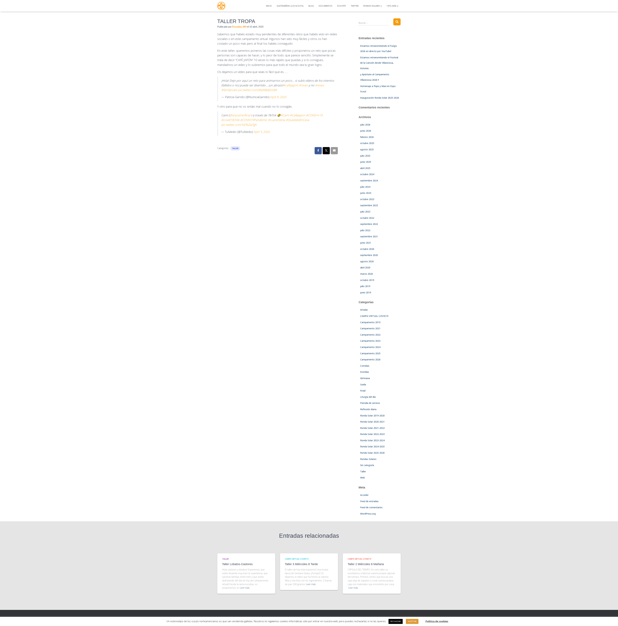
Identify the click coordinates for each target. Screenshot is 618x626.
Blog (311, 6)
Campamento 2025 (370, 353)
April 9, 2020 (278, 97)
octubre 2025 (367, 143)
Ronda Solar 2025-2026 (372, 452)
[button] (381, 6)
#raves (303, 85)
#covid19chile (230, 120)
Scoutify (341, 6)
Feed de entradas (369, 501)
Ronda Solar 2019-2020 (372, 415)
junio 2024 (365, 192)
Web (362, 477)
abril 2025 (365, 168)
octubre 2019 (367, 280)
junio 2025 (365, 161)
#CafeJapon (297, 115)
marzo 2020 (366, 273)
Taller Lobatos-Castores (237, 564)
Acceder (364, 494)
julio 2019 (365, 286)
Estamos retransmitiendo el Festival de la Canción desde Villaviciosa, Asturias (379, 63)
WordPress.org (368, 513)
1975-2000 (392, 6)
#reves (319, 85)
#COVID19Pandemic (253, 120)
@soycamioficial (239, 115)
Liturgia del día (368, 396)
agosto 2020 (367, 261)
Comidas (364, 365)
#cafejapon (290, 85)
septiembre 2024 (369, 180)
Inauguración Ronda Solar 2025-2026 (379, 97)
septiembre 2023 (369, 205)
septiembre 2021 (369, 236)
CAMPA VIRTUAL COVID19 (374, 316)
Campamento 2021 (370, 328)
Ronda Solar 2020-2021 (372, 421)
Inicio (269, 6)
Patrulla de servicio (370, 402)
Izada (363, 384)
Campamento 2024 (370, 347)
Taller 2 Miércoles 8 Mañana (366, 564)
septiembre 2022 (369, 224)
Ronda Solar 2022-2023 (372, 434)
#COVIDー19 (314, 115)
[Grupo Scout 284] (221, 6)
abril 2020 (365, 267)
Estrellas (364, 371)
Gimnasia (365, 378)
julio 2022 (365, 230)
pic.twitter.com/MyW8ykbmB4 (257, 90)
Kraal (362, 390)
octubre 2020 (367, 248)
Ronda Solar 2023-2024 (372, 440)
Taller (235, 148)
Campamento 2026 (370, 359)
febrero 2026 (367, 137)
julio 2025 (365, 155)
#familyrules (229, 90)
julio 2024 (365, 186)
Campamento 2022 (370, 334)
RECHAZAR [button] (395, 621)
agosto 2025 (367, 149)
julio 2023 (365, 211)
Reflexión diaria (368, 409)
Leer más (245, 587)
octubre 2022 (367, 217)
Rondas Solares (368, 459)
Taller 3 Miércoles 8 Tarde (301, 564)
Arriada (364, 309)
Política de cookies (437, 621)
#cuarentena (276, 120)
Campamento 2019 (370, 322)
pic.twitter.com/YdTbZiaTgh (239, 125)
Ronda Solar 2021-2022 (372, 427)
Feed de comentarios (371, 507)
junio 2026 (365, 130)
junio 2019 (365, 292)
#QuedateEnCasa (297, 120)
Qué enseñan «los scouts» (290, 6)
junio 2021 (365, 242)
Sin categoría (367, 465)
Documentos (325, 6)
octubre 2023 (367, 199)
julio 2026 (365, 124)
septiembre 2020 (369, 255)
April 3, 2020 (262, 132)
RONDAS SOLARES (371, 6)
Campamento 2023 (370, 340)
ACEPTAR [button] (412, 621)
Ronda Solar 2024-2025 (372, 446)
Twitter (355, 6)
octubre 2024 (367, 174)
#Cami (285, 115)
